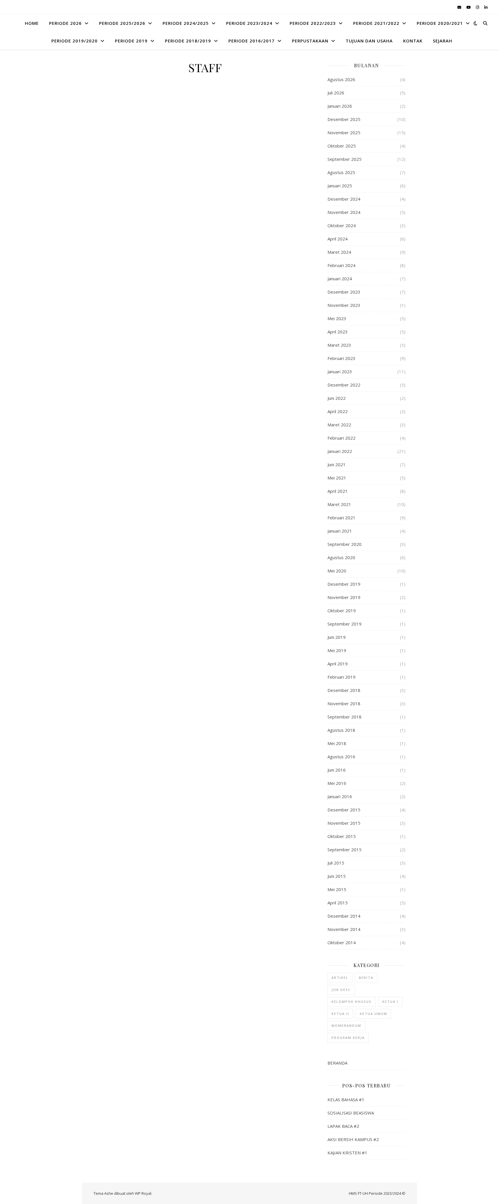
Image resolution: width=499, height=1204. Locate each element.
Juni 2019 (336, 637)
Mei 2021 (336, 478)
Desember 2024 (343, 199)
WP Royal (143, 1193)
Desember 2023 (343, 292)
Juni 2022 (336, 398)
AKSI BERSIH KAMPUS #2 (353, 1139)
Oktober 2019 (341, 610)
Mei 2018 (336, 743)
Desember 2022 (343, 385)
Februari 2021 (341, 517)
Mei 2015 (336, 889)
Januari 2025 (339, 185)
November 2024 (343, 212)
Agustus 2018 (341, 730)
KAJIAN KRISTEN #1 (347, 1153)
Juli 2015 (335, 863)
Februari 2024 (341, 265)
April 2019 (337, 664)
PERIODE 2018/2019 (188, 41)
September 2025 (344, 159)
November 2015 (343, 823)
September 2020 (344, 544)
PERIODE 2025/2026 (122, 23)
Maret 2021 (339, 504)
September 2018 (344, 717)
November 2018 (343, 703)
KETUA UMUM (373, 1013)
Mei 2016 (336, 783)
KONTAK (412, 41)
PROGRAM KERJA (348, 1037)
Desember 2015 (343, 810)
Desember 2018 (343, 690)
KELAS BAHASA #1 (345, 1099)
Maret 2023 (339, 345)
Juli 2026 (335, 93)
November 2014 (343, 929)
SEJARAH (442, 41)
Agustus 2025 (341, 172)
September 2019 (344, 624)
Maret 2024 (339, 252)
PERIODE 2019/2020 (74, 41)
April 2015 (337, 903)
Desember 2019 (343, 584)
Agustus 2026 (341, 79)
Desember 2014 (343, 916)
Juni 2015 (336, 876)
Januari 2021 (339, 531)
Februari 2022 (341, 438)
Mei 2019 (336, 650)
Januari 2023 (339, 371)
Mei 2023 (336, 318)
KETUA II (340, 1013)
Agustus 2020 (341, 557)
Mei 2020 (336, 571)
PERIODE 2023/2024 (249, 23)
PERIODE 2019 (131, 41)
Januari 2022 (339, 451)
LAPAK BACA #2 (343, 1126)
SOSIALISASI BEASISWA (350, 1113)
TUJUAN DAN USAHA (369, 41)
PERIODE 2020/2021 (440, 23)
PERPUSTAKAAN (310, 41)
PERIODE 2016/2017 (251, 41)
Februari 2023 (341, 358)
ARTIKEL (340, 977)
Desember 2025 (343, 119)
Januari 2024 (339, 278)
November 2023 (343, 305)
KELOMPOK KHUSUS (352, 1001)
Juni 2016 (336, 770)
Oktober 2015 (341, 836)
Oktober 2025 (341, 146)
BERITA (366, 977)
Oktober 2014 (341, 942)
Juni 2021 (336, 464)
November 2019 (343, 597)
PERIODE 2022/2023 (313, 23)
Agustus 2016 (341, 756)
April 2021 (337, 491)
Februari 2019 (341, 677)
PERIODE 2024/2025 (186, 23)
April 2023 (337, 332)
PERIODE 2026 (65, 23)
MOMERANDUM (346, 1025)
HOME (32, 23)
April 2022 (337, 411)
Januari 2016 (339, 796)
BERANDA (337, 1063)
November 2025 (343, 132)
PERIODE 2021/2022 (376, 23)
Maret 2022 (339, 425)
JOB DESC (341, 990)
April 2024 (337, 239)
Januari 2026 (339, 106)
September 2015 (344, 849)
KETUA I (390, 1001)
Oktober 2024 (341, 225)
